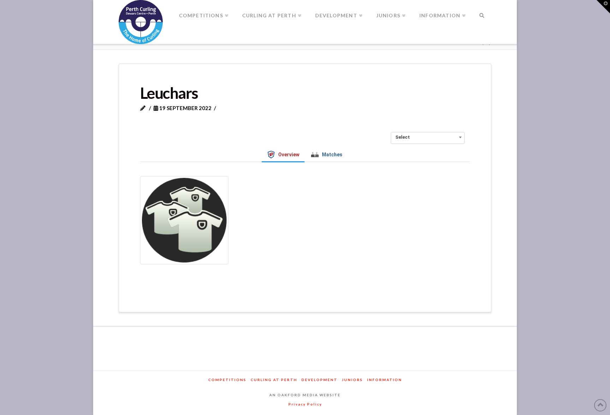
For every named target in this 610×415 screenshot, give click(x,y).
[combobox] (427, 137)
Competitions (227, 380)
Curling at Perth (274, 380)
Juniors (352, 380)
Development (319, 380)
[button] (603, 6)
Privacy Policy (305, 404)
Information (384, 380)
